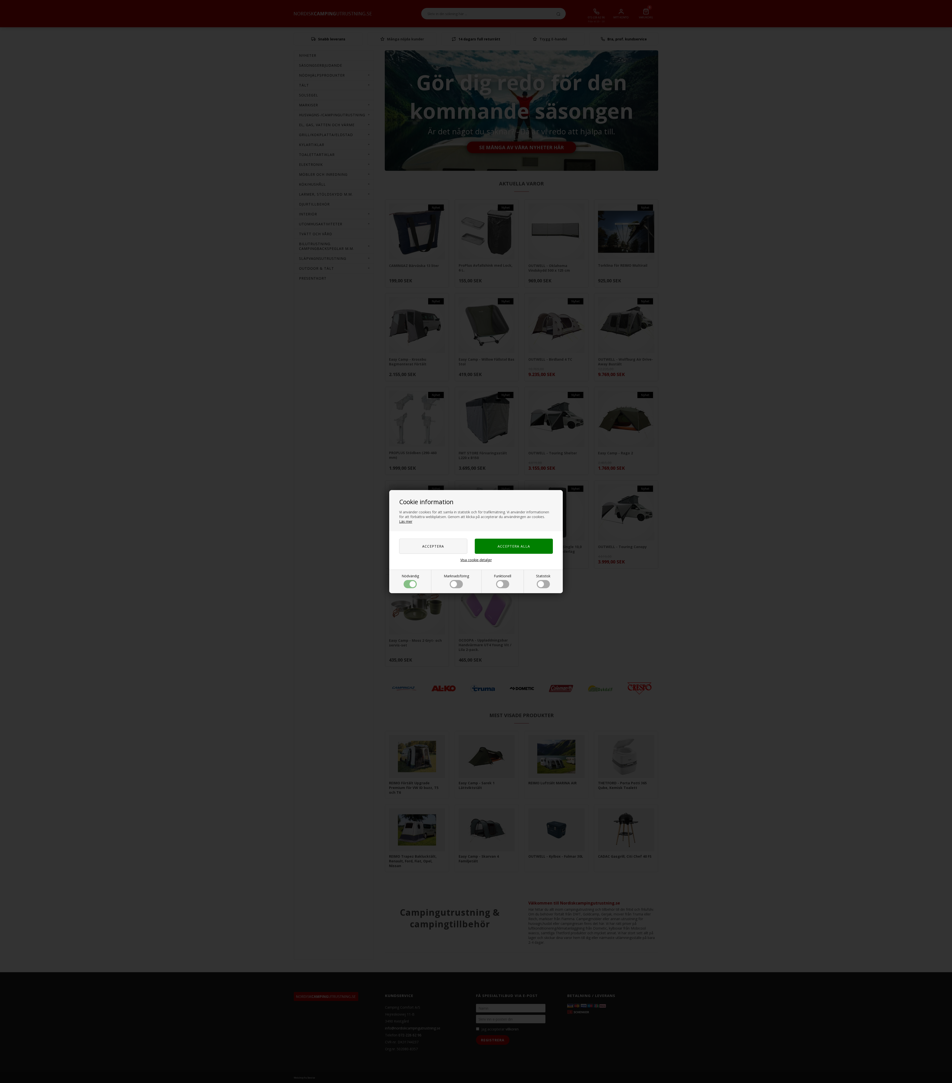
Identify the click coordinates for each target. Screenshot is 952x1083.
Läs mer (405, 521)
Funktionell (502, 576)
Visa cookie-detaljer (476, 559)
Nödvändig (410, 576)
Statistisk (543, 576)
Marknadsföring (456, 576)
